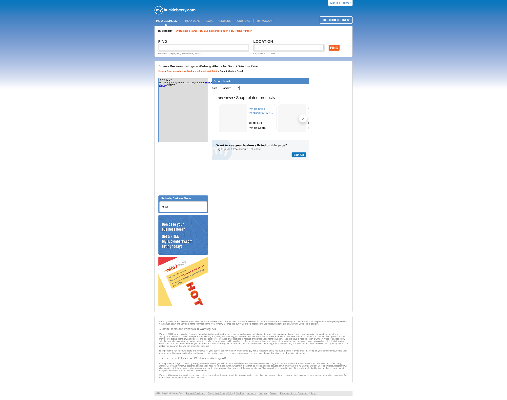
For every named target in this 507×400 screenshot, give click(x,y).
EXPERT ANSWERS (218, 20)
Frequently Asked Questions (294, 393)
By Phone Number (241, 31)
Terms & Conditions (195, 393)
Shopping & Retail (207, 71)
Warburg (191, 71)
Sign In (334, 3)
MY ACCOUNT (265, 20)
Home (161, 71)
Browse (171, 71)
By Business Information (214, 31)
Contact (273, 393)
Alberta (181, 71)
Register (346, 3)
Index (313, 393)
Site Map (240, 393)
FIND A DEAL (192, 20)
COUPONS (243, 20)
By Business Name (186, 31)
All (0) (165, 207)
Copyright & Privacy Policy (220, 393)
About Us (251, 393)
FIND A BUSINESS (165, 20)
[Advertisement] (183, 168)
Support (263, 393)
